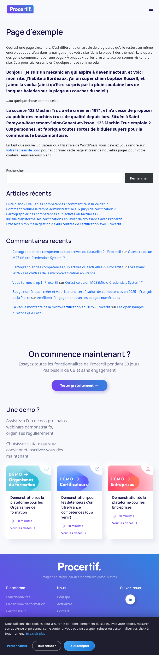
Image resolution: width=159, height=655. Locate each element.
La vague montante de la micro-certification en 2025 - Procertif (61, 307)
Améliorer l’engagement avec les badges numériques (78, 297)
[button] (151, 9)
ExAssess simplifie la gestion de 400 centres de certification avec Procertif (63, 224)
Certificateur (16, 611)
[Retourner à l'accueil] (20, 9)
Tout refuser (46, 646)
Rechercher (15, 170)
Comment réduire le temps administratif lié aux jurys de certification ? (61, 209)
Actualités (64, 604)
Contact (63, 611)
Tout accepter (79, 646)
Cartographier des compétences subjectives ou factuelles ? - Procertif (66, 251)
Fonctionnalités (18, 597)
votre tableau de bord (23, 150)
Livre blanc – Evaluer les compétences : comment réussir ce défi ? (57, 204)
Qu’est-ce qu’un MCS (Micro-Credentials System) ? (104, 282)
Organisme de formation (25, 604)
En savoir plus (35, 633)
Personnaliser (17, 646)
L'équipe (63, 597)
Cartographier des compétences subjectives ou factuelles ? (52, 214)
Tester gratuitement (77, 385)
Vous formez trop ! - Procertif (35, 282)
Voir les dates (20, 528)
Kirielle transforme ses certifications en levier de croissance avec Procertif (64, 219)
